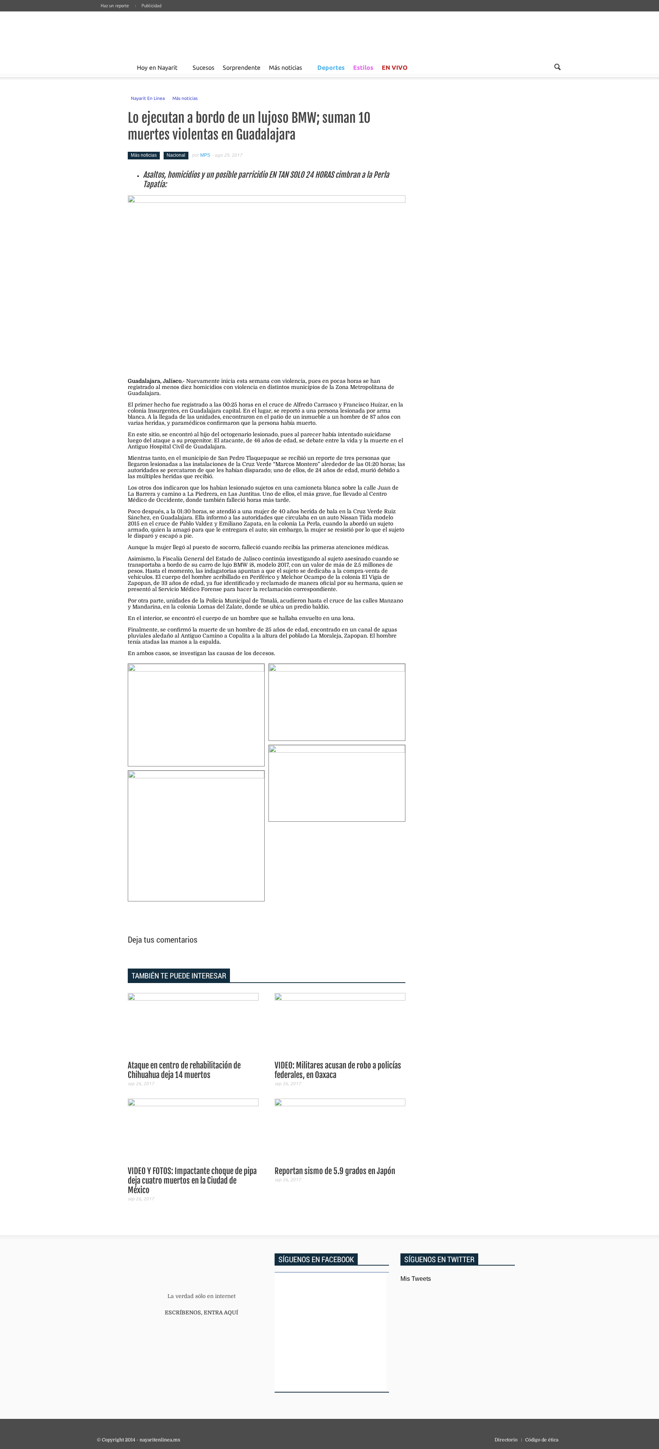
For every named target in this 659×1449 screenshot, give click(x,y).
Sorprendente (241, 67)
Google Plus (525, 13)
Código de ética (541, 1440)
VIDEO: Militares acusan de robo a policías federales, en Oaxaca (338, 1070)
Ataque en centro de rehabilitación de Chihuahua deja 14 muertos (184, 1070)
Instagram (536, 13)
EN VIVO (395, 67)
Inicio (154, 34)
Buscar (557, 67)
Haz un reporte (115, 5)
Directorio (506, 1440)
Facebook (513, 13)
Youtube (559, 13)
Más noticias (285, 67)
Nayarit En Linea (148, 98)
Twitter (548, 13)
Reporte (124, 67)
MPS (205, 155)
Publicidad (151, 5)
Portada (106, 67)
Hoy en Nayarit (157, 67)
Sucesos (203, 67)
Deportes (331, 67)
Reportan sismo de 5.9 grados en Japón (335, 1171)
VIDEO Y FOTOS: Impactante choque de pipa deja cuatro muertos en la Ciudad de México (192, 1180)
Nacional (176, 155)
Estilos (363, 67)
